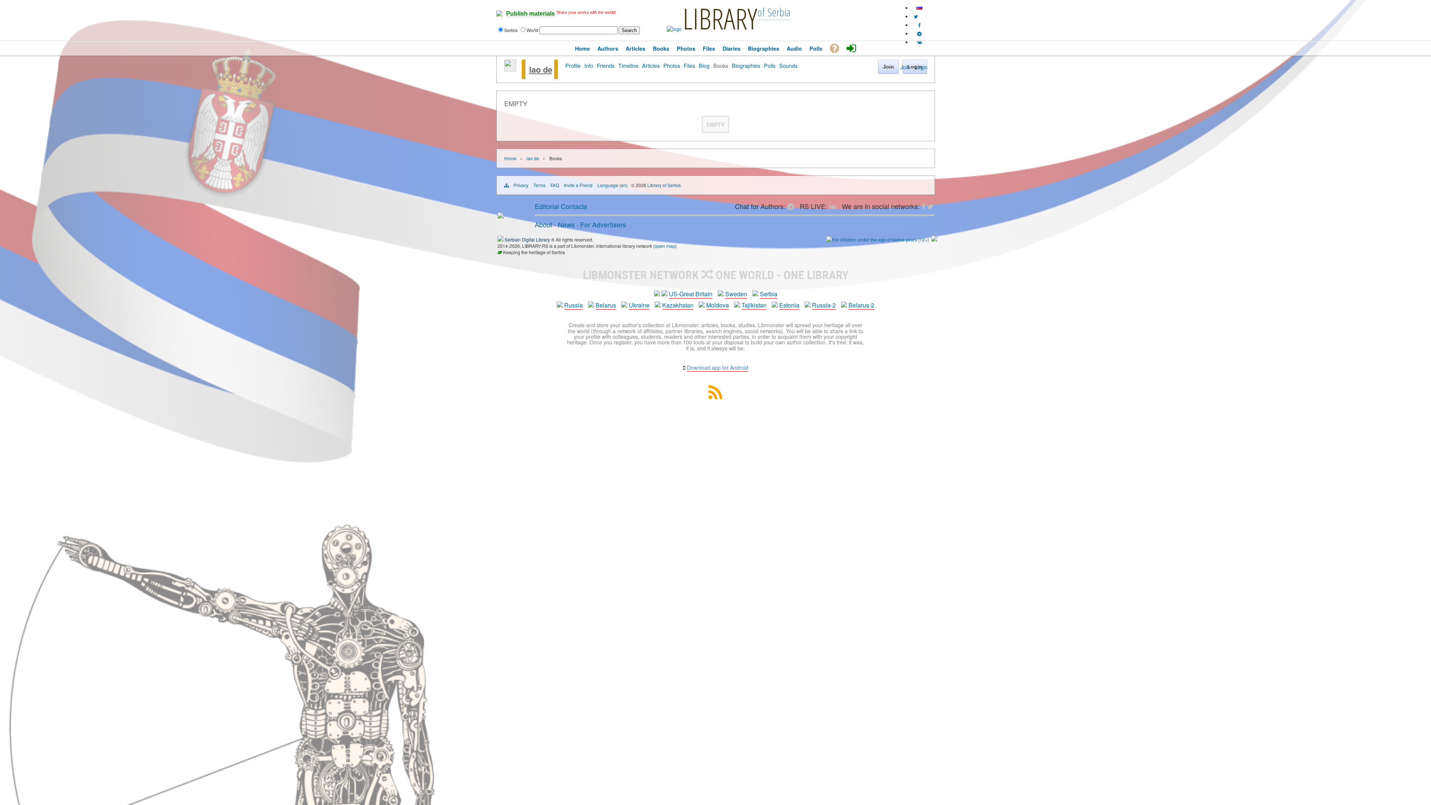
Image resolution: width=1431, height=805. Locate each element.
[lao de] (510, 69)
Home (510, 158)
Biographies (746, 65)
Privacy (521, 185)
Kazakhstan (678, 305)
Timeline (628, 65)
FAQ (554, 185)
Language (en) (612, 185)
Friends (606, 65)
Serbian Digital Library (527, 239)
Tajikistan (754, 305)
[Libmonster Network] (877, 239)
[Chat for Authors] (919, 33)
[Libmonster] (500, 215)
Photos (671, 65)
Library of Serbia (664, 185)
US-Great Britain (691, 294)
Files (689, 65)
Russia (573, 305)
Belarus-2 (861, 305)
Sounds (788, 65)
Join (905, 67)
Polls (769, 65)
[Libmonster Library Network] (934, 239)
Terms (539, 185)
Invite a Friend (578, 185)
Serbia (768, 294)
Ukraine (639, 305)
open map (665, 246)
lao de (540, 69)
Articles (651, 65)
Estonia (789, 305)
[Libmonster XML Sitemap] (715, 396)
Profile (573, 65)
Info (588, 65)
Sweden (736, 294)
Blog (704, 65)
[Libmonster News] (916, 16)
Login (921, 67)
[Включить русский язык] (919, 7)
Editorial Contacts (561, 206)
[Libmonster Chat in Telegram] (792, 206)
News (566, 224)
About (543, 224)
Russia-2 (824, 305)
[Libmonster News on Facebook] (919, 25)
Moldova (717, 305)
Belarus (606, 305)
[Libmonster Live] (919, 42)
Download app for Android (717, 367)
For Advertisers (603, 224)
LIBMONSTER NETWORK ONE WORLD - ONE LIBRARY (716, 275)
